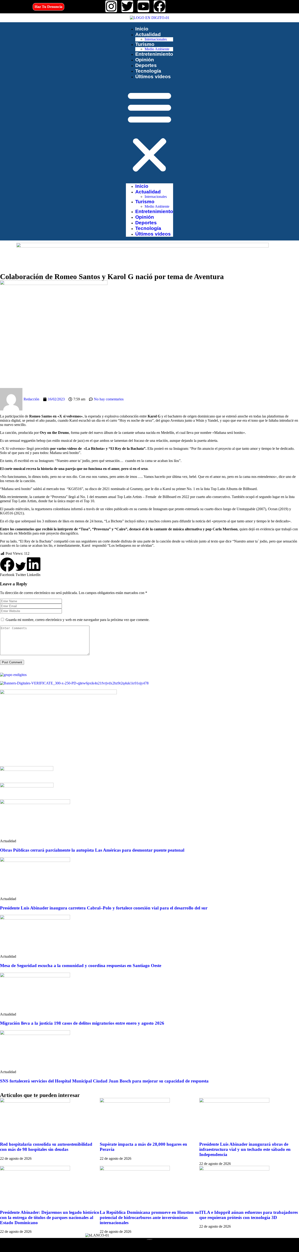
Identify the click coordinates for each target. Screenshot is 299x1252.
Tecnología (148, 71)
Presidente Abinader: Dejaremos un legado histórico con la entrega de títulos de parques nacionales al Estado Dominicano (49, 1217)
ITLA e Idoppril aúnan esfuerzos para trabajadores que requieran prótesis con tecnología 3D (248, 1215)
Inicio (141, 28)
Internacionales (156, 39)
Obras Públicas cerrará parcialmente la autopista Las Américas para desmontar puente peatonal (92, 850)
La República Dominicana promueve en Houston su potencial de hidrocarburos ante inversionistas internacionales (149, 1217)
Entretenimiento (154, 54)
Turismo (144, 44)
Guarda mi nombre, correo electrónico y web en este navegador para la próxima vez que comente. (78, 620)
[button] (149, 131)
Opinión (144, 59)
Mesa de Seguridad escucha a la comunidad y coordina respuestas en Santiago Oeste (80, 965)
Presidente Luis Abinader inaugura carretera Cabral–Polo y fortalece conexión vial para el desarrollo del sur (103, 907)
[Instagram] (111, 6)
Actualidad (148, 34)
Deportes (146, 65)
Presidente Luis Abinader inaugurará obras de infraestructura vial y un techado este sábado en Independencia (245, 1149)
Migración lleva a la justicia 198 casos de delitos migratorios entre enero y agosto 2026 (82, 1023)
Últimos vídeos (153, 76)
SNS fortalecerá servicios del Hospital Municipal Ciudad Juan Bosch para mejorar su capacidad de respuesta (104, 1080)
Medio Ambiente (157, 49)
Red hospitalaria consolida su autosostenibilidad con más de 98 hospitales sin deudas (46, 1147)
